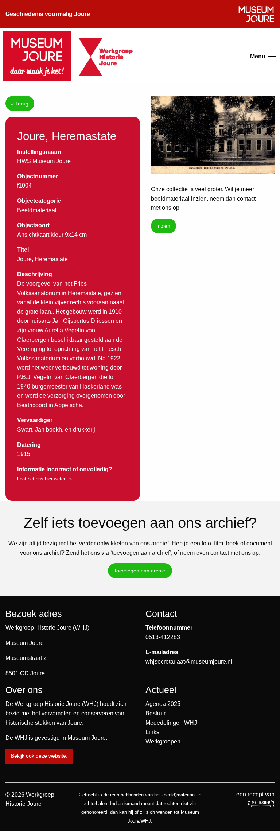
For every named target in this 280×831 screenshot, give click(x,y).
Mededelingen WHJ (171, 723)
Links (152, 732)
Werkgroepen (162, 741)
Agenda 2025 (162, 704)
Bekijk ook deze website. (39, 756)
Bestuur (155, 713)
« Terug (19, 104)
